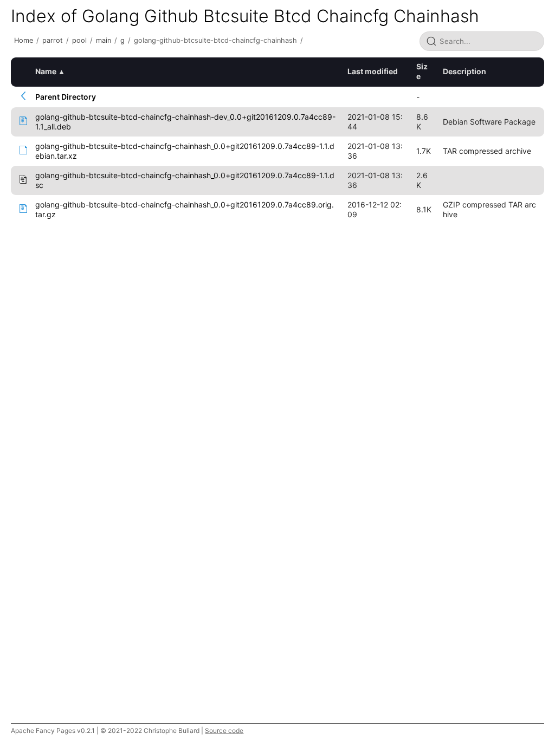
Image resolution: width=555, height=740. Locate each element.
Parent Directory (65, 96)
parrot (52, 40)
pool (79, 40)
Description (464, 71)
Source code (224, 730)
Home (23, 40)
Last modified (372, 71)
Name (45, 71)
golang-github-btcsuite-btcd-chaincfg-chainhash (215, 40)
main (103, 40)
